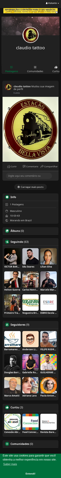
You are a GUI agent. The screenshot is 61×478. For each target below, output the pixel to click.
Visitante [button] (52, 3)
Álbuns (15, 231)
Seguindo (17, 241)
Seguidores (18, 324)
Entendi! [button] (30, 473)
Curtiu (15, 407)
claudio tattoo (30, 48)
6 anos (17, 92)
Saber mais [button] (10, 464)
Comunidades (20, 444)
